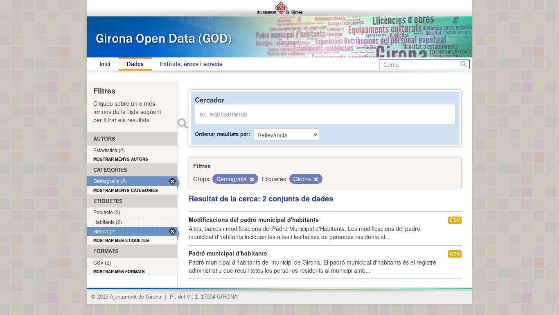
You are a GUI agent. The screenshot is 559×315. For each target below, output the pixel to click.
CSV (455, 220)
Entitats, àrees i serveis (191, 64)
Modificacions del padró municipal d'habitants (254, 219)
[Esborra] (251, 179)
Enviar (182, 123)
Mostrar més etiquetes (121, 240)
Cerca (463, 64)
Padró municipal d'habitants (228, 253)
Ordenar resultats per (221, 134)
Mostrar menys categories (125, 190)
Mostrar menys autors (120, 159)
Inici (104, 64)
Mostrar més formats (119, 271)
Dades (135, 64)
